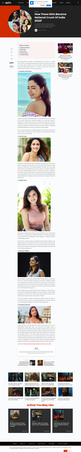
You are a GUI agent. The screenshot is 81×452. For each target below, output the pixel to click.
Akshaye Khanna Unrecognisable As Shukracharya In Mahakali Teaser (48, 400)
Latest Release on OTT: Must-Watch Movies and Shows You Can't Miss (65, 76)
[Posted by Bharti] (36, 30)
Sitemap (15, 444)
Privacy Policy (42, 444)
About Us (22, 444)
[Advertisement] (4, 22)
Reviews (68, 2)
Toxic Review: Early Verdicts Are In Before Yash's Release (15, 399)
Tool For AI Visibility (63, 444)
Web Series (54, 2)
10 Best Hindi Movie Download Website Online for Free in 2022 (37, 343)
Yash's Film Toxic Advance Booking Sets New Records (64, 399)
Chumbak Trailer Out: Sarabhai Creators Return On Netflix (15, 384)
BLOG (65, 53)
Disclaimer (51, 444)
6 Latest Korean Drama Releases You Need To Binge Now (32, 399)
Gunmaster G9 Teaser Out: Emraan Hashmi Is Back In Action (65, 384)
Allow (49, 5)
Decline (69, 450)
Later (43, 5)
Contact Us (31, 444)
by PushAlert (32, 6)
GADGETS (11, 421)
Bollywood (21, 2)
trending (36, 11)
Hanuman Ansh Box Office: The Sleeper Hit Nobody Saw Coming (32, 384)
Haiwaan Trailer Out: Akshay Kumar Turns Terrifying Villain (47, 384)
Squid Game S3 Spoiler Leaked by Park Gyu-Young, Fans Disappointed (65, 57)
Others (61, 2)
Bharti (11, 66)
